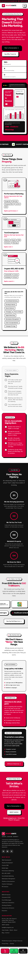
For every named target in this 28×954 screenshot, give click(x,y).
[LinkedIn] (11, 851)
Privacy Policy (5, 943)
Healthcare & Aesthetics (8, 902)
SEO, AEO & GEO (6, 873)
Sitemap (12, 943)
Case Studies (5, 930)
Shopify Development (7, 862)
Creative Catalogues (7, 884)
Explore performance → (11, 211)
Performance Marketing (8, 870)
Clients (11, 930)
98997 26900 (14, 812)
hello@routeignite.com (9, 818)
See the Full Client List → (14, 621)
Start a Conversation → (12, 48)
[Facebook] (3, 851)
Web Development (6, 860)
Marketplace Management (8, 878)
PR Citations (5, 886)
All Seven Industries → (14, 764)
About (15, 930)
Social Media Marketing (8, 876)
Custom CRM (5, 865)
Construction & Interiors (8, 908)
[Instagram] (7, 851)
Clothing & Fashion (6, 905)
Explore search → (9, 281)
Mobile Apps (5, 868)
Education (4, 910)
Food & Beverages (6, 900)
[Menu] (24, 5)
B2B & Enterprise (6, 894)
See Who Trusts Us (10, 54)
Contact (7, 932)
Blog (3, 932)
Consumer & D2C (6, 897)
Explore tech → (8, 247)
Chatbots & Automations (8, 881)
